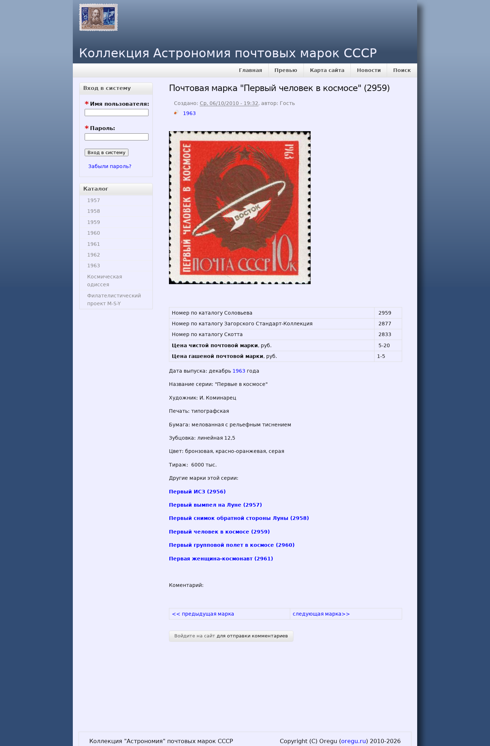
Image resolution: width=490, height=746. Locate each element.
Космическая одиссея (104, 280)
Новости (369, 70)
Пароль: (100, 128)
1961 (93, 244)
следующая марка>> (321, 614)
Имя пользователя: (117, 104)
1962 (93, 255)
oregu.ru (353, 741)
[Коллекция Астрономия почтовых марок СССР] (96, 16)
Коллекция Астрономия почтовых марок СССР (228, 53)
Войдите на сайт (194, 636)
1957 (93, 200)
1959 (93, 222)
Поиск (402, 70)
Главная (250, 70)
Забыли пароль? (109, 166)
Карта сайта (327, 70)
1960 (93, 233)
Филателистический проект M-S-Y (114, 299)
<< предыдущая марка (203, 614)
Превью (285, 70)
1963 (93, 265)
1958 (93, 211)
